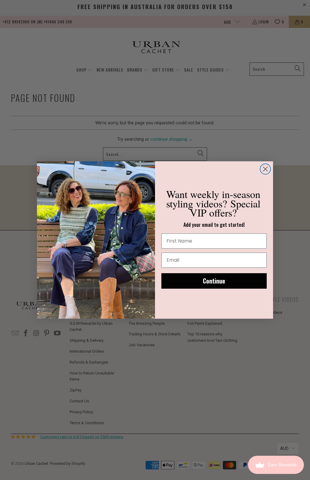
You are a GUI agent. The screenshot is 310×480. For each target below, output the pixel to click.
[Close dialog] (265, 169)
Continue (214, 280)
